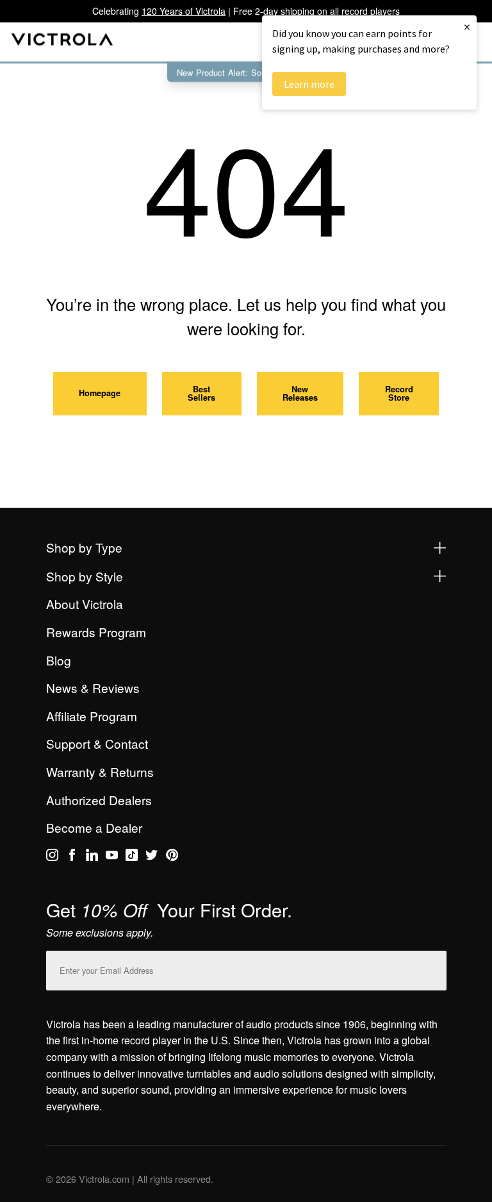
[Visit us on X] (151, 857)
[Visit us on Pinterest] (172, 857)
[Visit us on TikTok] (132, 857)
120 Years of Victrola (184, 10)
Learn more (309, 84)
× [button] (467, 27)
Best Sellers (201, 393)
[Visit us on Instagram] (52, 857)
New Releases (300, 393)
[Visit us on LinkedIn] (92, 857)
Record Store (399, 393)
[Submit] (434, 968)
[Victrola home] (62, 42)
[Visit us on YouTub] (112, 857)
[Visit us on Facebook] (72, 857)
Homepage (99, 393)
